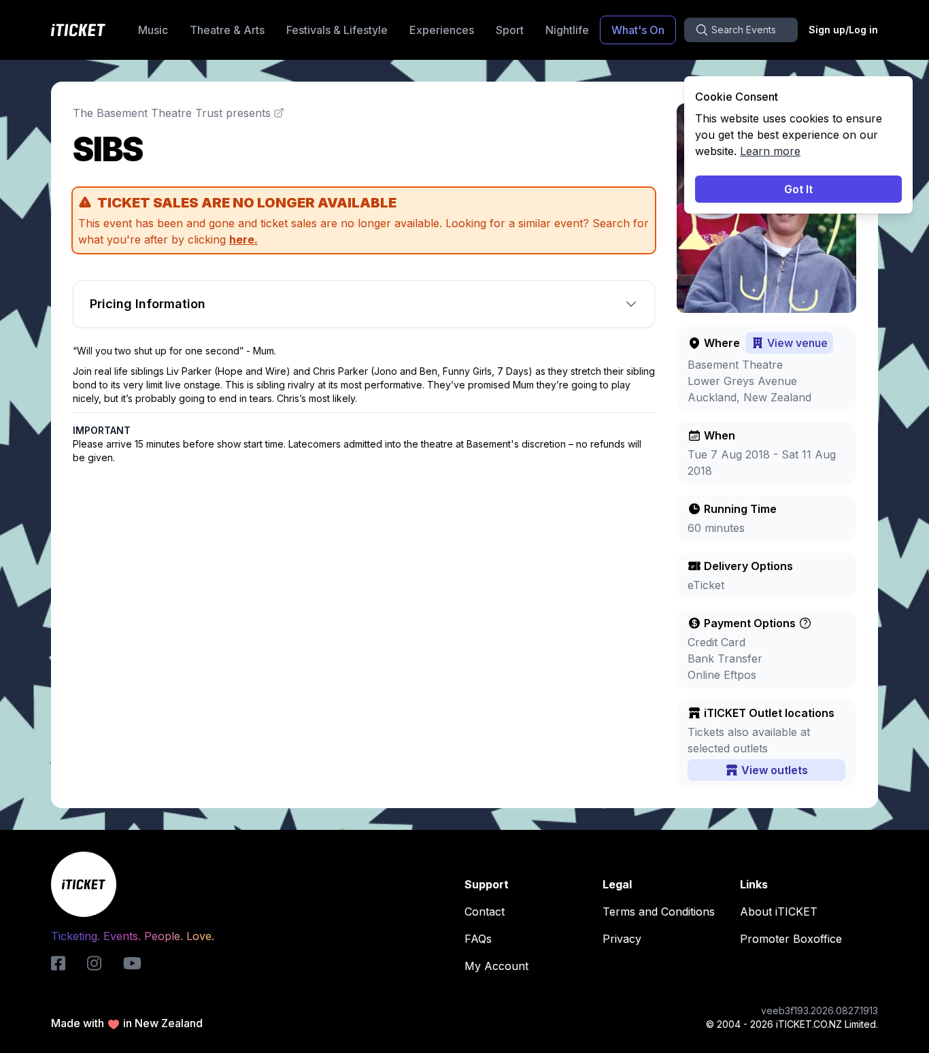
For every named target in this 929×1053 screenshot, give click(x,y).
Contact (484, 911)
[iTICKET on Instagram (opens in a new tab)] (94, 963)
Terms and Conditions (659, 911)
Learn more (770, 151)
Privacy (622, 939)
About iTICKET (778, 911)
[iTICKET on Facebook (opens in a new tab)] (58, 963)
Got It (798, 189)
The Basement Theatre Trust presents (172, 113)
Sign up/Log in (843, 29)
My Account (496, 966)
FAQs (478, 939)
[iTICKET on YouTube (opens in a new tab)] (132, 963)
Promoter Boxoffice (791, 939)
